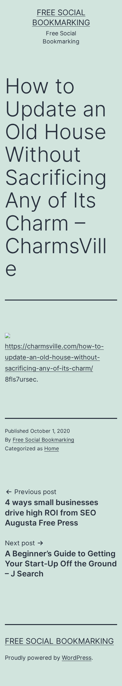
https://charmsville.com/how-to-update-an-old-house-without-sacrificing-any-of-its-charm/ (54, 357)
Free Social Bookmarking (43, 439)
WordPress (76, 657)
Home (51, 448)
